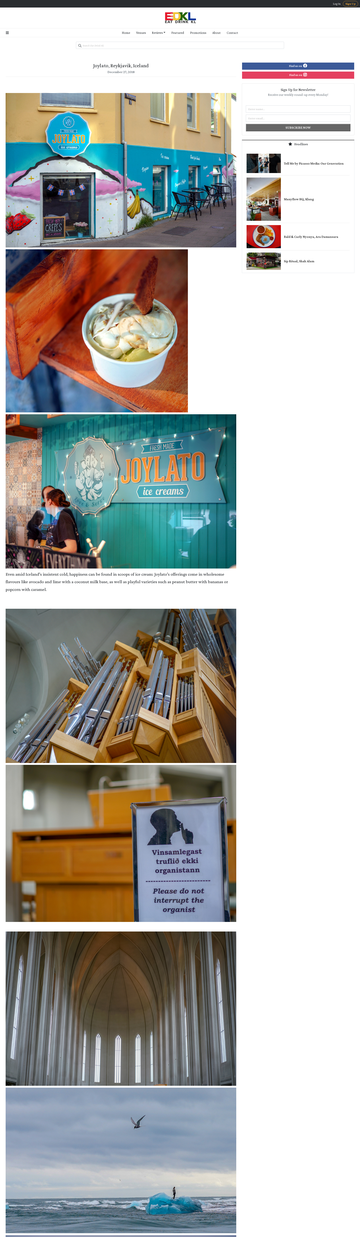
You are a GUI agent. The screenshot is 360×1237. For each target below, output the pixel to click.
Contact (232, 33)
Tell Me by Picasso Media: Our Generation (314, 163)
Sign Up (350, 3)
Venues (141, 33)
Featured (177, 33)
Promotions (198, 33)
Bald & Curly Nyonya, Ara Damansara (311, 237)
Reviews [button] (157, 33)
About (216, 33)
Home (126, 33)
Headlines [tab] (301, 144)
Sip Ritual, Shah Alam (299, 261)
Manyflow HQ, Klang (299, 199)
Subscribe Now (298, 127)
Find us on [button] (295, 65)
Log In (337, 3)
